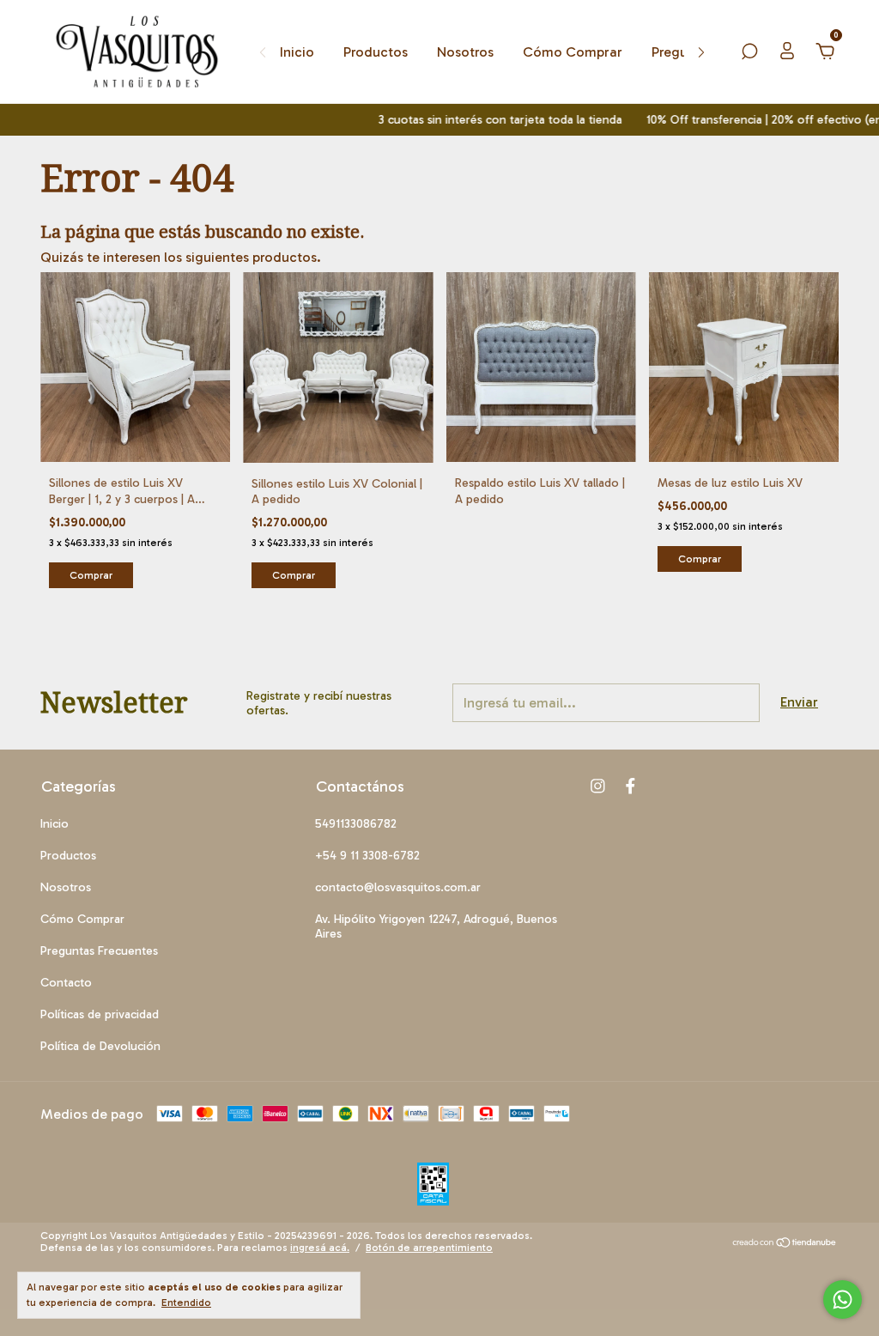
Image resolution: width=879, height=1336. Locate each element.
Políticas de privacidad (99, 1014)
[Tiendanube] (785, 1244)
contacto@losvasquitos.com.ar (398, 887)
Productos (375, 52)
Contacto (66, 982)
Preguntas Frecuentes (99, 951)
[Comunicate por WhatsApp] (842, 1299)
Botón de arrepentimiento (429, 1248)
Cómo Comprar (572, 52)
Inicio (297, 52)
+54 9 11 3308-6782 (367, 855)
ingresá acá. (319, 1248)
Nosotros (465, 52)
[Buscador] (749, 52)
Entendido (186, 1303)
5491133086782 (356, 824)
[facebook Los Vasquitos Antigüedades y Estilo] (630, 786)
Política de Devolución (100, 1046)
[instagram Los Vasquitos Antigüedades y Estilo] (598, 786)
